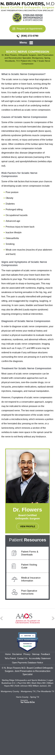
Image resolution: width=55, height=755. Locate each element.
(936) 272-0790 (29, 35)
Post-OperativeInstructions (29, 592)
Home (8, 654)
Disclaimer (17, 654)
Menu (23, 42)
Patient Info (26, 61)
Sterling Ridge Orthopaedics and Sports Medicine (24, 680)
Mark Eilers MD (38, 683)
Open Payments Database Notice (27, 662)
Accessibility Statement (39, 658)
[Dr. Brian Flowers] (27, 6)
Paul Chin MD (24, 683)
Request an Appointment (29, 28)
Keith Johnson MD (23, 686)
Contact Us (22, 658)
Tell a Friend (10, 658)
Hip (34, 61)
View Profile (27, 526)
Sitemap (35, 654)
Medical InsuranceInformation (30, 579)
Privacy (26, 654)
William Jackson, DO (42, 686)
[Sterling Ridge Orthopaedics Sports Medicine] (27, 17)
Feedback (45, 654)
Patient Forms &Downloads (29, 553)
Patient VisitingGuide (29, 566)
